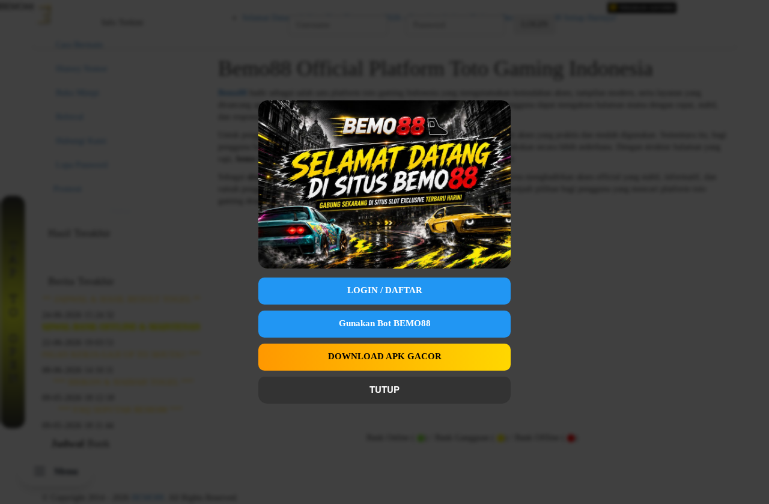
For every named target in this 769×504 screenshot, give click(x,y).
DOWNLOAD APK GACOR (385, 356)
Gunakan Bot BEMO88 (385, 323)
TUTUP (384, 389)
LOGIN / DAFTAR (384, 290)
